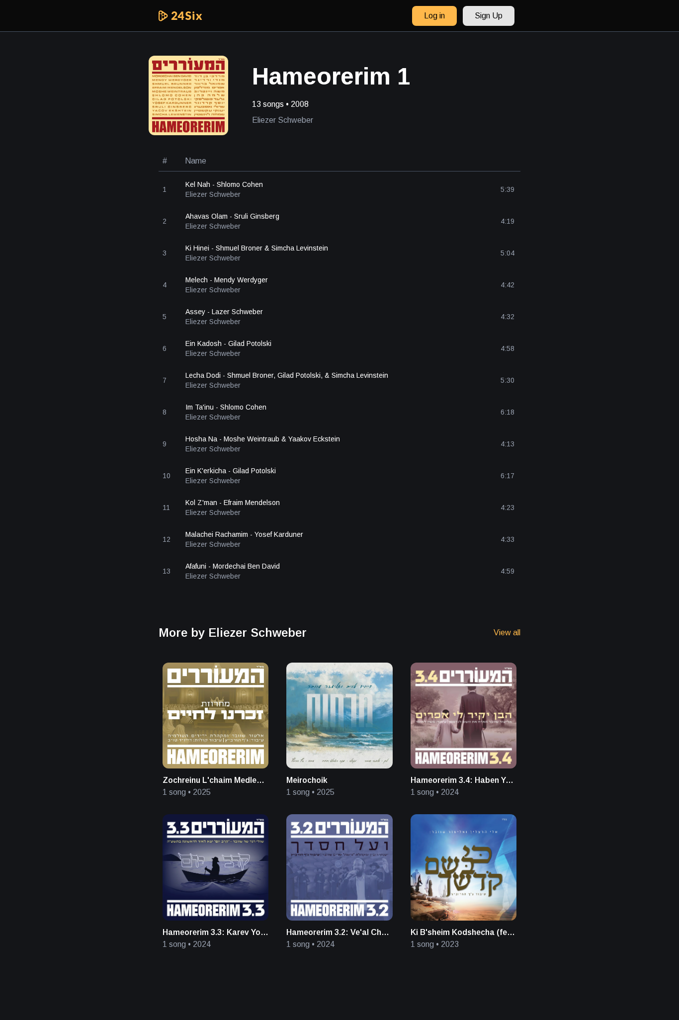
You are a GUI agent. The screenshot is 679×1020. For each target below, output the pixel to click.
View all (507, 632)
